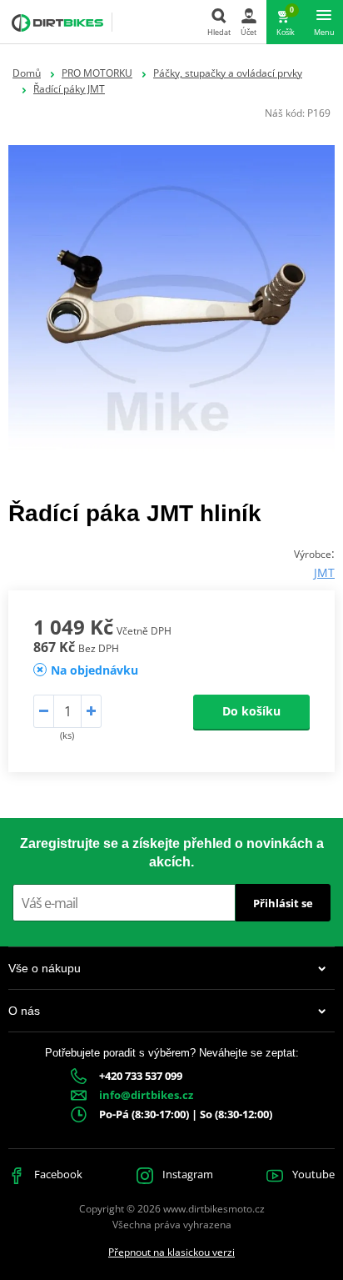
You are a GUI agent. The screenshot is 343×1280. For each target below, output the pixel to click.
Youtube (312, 1174)
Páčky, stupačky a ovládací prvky (227, 73)
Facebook (57, 1174)
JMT (324, 572)
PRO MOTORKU (97, 73)
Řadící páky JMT (69, 89)
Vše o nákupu (44, 968)
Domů (26, 73)
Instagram (186, 1174)
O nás (24, 1010)
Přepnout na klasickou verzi (171, 1252)
